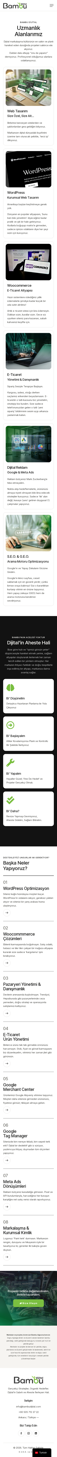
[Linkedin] (36, 1433)
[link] (28, 105)
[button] (51, 5)
